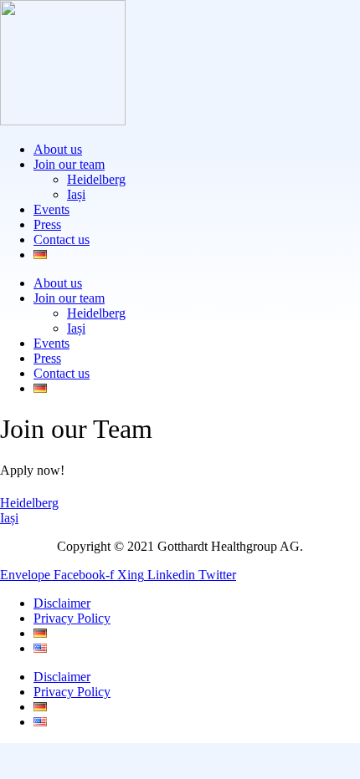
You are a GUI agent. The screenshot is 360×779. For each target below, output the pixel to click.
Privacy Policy (72, 618)
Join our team (69, 164)
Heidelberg (96, 179)
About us (57, 149)
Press (47, 224)
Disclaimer (61, 603)
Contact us (61, 239)
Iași (76, 194)
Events (51, 209)
